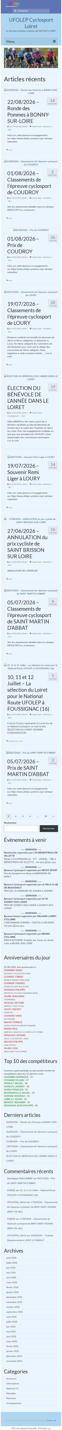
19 (46, 816)
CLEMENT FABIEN (13, 976)
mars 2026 (11, 1282)
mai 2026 (11, 1272)
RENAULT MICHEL (13, 1083)
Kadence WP (51, 1420)
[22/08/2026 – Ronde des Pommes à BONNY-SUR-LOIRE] (31, 91)
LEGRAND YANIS (13, 1015)
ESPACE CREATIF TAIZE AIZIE (17, 980)
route (10, 150)
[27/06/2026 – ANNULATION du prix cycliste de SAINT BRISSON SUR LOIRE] (31, 520)
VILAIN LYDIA (11, 1048)
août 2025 (11, 1317)
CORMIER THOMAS (14, 983)
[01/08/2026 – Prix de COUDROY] (31, 229)
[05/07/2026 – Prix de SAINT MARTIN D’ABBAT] (31, 752)
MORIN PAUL (11, 1028)
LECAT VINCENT (12, 1009)
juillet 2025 (11, 1321)
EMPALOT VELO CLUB (14, 1006)
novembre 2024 (14, 1361)
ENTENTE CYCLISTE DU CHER (17, 974)
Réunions (11, 1398)
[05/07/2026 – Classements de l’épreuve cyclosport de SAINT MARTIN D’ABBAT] (31, 592)
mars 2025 (11, 1341)
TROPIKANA (10, 1000)
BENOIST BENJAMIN (14, 1102)
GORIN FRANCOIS (13, 1089)
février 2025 (12, 1346)
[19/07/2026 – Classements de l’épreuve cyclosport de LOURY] (31, 293)
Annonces (47, 126)
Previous (7, 58)
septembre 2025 (14, 1312)
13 (47, 65)
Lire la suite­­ (13, 440)
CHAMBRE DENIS (13, 970)
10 (37, 65)
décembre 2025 (14, 1297)
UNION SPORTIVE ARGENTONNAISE (20, 1026)
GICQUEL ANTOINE (14, 1002)
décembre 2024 (14, 1356)
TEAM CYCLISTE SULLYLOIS (16, 987)
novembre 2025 (14, 1302)
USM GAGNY (10, 1045)
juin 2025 (11, 1326)
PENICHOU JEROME (14, 1035)
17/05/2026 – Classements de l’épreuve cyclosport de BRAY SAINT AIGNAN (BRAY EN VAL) (32, 1207)
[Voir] (50, 862)
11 (40, 65)
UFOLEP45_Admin (19, 126)
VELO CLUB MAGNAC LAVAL (16, 1039)
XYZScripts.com (44, 1428)
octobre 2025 (13, 1307)
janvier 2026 (12, 1292)
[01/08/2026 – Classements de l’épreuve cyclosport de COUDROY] (31, 163)
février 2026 (12, 1287)
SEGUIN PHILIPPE (13, 1041)
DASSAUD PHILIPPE (14, 989)
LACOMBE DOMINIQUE (16, 1077)
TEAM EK (8, 1013)
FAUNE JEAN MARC (14, 996)
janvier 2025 (12, 1351)
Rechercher (10, 823)
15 (53, 65)
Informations (12, 1383)
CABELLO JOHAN (13, 1099)
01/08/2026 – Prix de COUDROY (22, 1141)
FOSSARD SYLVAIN (14, 1080)
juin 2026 (11, 1267)
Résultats (47, 198)
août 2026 (11, 1258)
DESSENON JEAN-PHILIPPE (18, 1105)
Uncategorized (13, 416)
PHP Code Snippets (19, 1428)
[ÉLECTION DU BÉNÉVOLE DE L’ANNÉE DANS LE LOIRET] (31, 377)
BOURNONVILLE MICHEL (17, 1093)
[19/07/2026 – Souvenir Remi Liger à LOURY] (31, 457)
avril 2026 (11, 1277)
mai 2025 (11, 1331)
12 (43, 65)
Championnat (13, 741)
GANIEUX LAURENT (14, 1086)
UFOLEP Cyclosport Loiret (31, 23)
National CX (12, 1388)
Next (54, 58)
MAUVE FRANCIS (13, 1022)
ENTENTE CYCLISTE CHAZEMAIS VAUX (21, 993)
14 (50, 65)
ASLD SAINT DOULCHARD (15, 1052)
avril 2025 (11, 1336)
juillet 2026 (11, 1262)
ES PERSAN (9, 1019)
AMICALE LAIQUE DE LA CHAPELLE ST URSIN (23, 1032)
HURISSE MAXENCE (14, 1096)
